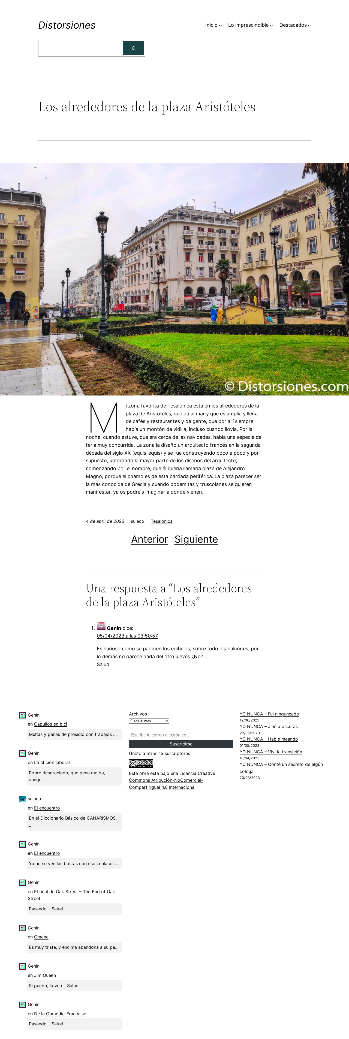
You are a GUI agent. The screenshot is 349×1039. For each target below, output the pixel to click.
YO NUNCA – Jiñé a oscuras (269, 726)
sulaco (34, 798)
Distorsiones (67, 25)
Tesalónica (162, 521)
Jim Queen (45, 975)
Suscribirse (181, 744)
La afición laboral (52, 762)
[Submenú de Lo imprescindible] (271, 25)
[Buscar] (133, 48)
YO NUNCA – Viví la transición (271, 751)
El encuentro (47, 808)
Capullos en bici (50, 724)
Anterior (149, 539)
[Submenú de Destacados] (309, 25)
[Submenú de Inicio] (220, 25)
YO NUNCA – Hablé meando (269, 739)
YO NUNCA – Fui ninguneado (269, 714)
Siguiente (196, 539)
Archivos (138, 714)
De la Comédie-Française (60, 1013)
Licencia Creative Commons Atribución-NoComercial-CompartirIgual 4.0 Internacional (172, 780)
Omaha (41, 937)
